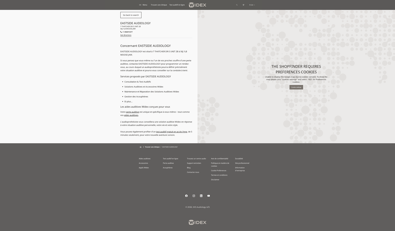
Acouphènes (168, 168)
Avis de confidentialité (219, 158)
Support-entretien (194, 163)
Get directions (125, 35)
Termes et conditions (219, 175)
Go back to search (131, 15)
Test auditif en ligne (177, 5)
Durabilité (239, 158)
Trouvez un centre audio (196, 158)
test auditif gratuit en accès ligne (171, 131)
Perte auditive (168, 163)
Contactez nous (193, 172)
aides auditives (131, 115)
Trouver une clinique (159, 5)
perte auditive (132, 112)
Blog (189, 168)
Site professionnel (242, 163)
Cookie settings (296, 87)
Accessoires (143, 163)
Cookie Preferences (218, 170)
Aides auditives (144, 158)
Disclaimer (215, 179)
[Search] (237, 5)
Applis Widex (144, 168)
